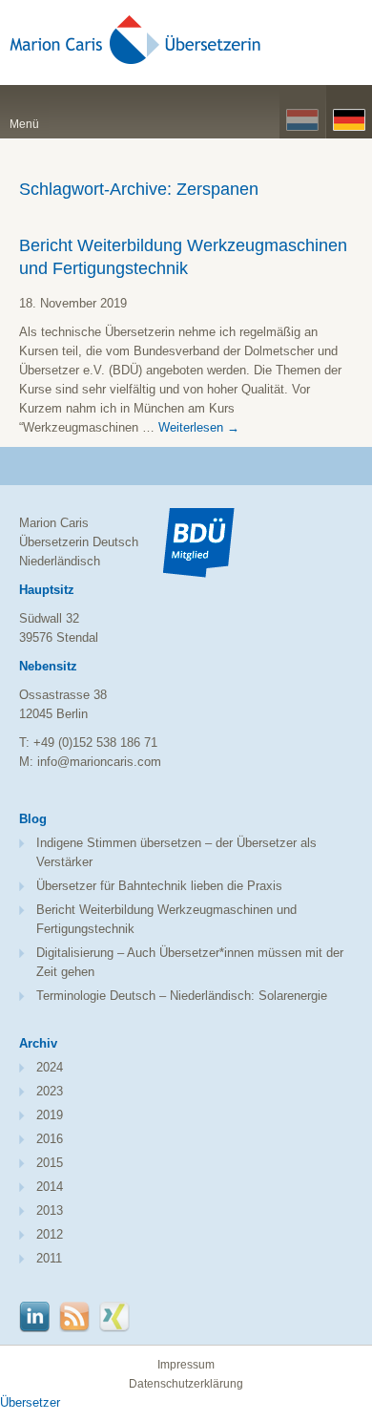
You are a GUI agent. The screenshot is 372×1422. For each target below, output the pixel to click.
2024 (49, 1067)
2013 (49, 1210)
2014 (49, 1186)
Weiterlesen (198, 427)
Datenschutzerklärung (186, 1383)
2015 (49, 1163)
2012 (49, 1234)
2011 (49, 1258)
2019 (49, 1115)
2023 (49, 1091)
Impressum (186, 1364)
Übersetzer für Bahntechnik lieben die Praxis (159, 886)
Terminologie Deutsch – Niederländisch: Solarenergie (181, 995)
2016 (49, 1139)
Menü (24, 124)
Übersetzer (30, 1402)
